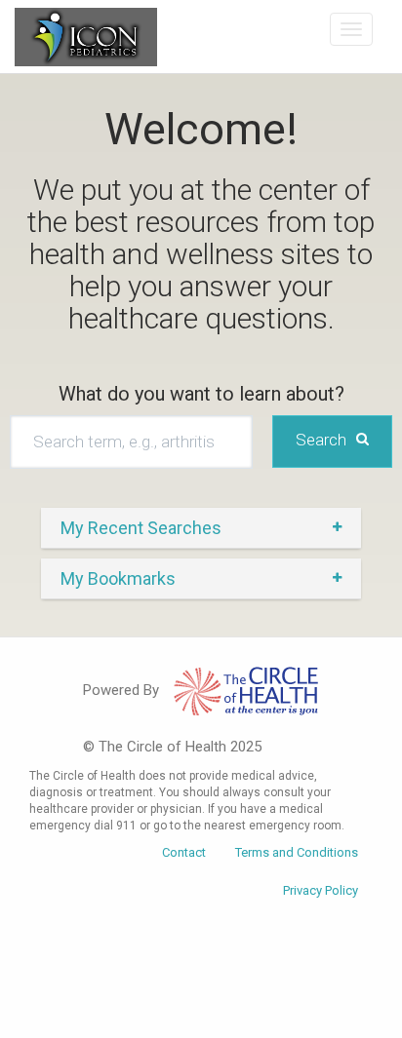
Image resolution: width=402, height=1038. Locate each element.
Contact (184, 852)
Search (321, 439)
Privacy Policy (320, 890)
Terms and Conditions (296, 852)
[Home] (86, 37)
